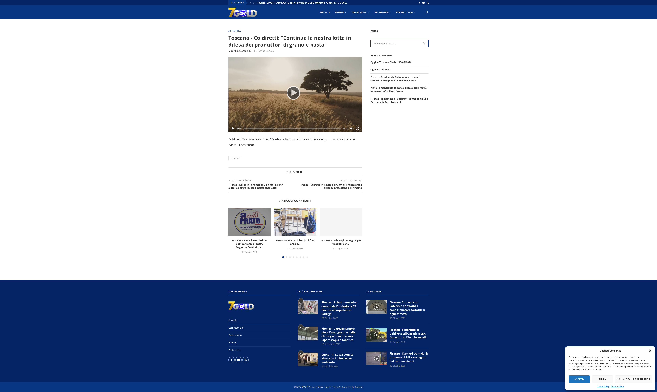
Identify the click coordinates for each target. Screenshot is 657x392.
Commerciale (235, 327)
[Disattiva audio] (351, 128)
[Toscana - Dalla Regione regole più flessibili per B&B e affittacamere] (341, 222)
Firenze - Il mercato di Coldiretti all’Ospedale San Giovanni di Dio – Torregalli (399, 100)
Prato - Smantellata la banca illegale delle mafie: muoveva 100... (294, 2)
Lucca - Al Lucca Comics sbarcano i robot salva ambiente (337, 358)
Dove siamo (235, 335)
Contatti (232, 320)
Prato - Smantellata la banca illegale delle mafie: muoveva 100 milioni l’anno (398, 89)
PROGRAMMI (382, 12)
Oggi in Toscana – (380, 69)
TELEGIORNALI (359, 12)
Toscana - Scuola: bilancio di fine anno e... (295, 242)
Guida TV (325, 12)
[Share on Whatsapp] (294, 171)
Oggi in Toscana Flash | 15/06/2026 (390, 62)
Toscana (235, 158)
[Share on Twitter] (290, 171)
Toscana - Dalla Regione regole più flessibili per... (341, 242)
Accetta (579, 379)
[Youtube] (423, 2)
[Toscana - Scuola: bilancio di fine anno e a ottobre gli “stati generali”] (295, 222)
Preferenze (234, 350)
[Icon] (376, 307)
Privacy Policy (617, 386)
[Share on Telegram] (297, 171)
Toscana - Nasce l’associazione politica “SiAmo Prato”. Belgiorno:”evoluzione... (249, 244)
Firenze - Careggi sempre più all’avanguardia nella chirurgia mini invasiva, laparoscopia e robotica (338, 334)
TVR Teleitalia (404, 12)
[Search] (427, 12)
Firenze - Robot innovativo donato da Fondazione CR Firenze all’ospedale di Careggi (339, 308)
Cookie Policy (603, 386)
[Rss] (428, 2)
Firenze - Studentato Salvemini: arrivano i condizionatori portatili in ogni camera (394, 78)
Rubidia (359, 387)
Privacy (232, 342)
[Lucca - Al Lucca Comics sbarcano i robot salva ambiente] (308, 359)
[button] (650, 350)
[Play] (295, 94)
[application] (295, 94)
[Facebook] (419, 2)
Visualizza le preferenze (633, 379)
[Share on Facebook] (287, 171)
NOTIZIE (339, 12)
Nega (602, 379)
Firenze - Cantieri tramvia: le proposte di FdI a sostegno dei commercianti (409, 357)
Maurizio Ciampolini (240, 51)
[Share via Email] (301, 171)
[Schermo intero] (357, 128)
